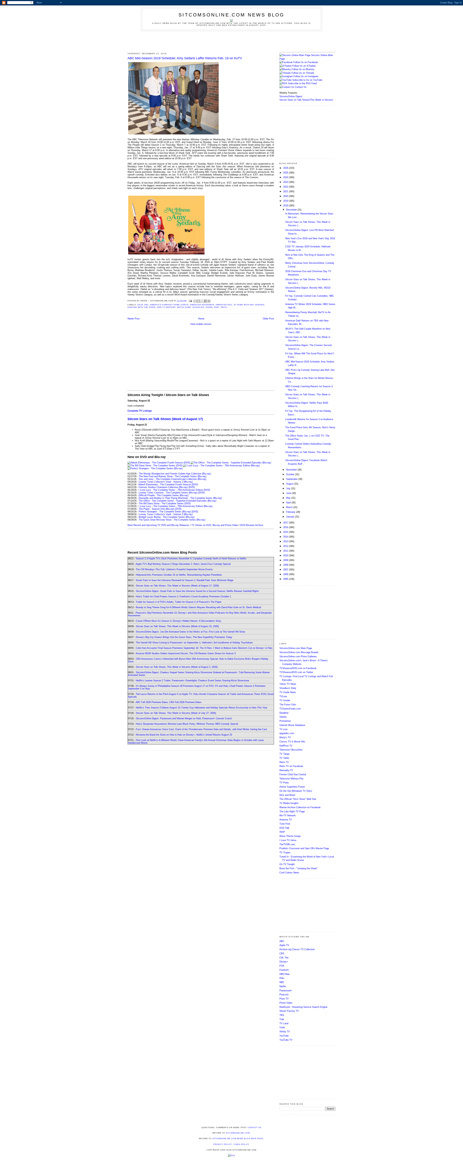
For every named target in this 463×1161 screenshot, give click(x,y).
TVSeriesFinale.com (290, 708)
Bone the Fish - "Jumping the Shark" (298, 868)
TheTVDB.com (287, 844)
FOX (281, 965)
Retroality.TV (286, 770)
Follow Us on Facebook (305, 62)
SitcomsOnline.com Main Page (295, 648)
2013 (286, 541)
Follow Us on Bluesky (303, 69)
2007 (286, 569)
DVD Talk (284, 828)
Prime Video (285, 1002)
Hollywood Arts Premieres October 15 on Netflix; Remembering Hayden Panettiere (179, 574)
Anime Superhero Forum (292, 786)
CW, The (283, 957)
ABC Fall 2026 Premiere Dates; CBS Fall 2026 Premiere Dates (168, 702)
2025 (286, 172)
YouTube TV (285, 1040)
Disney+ (283, 961)
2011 (286, 550)
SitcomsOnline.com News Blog (231, 15)
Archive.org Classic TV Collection (297, 949)
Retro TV (284, 762)
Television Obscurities (291, 749)
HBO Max (284, 974)
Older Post (268, 318)
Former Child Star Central (292, 774)
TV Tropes (284, 852)
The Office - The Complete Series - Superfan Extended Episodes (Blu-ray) (177, 500)
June (289, 493)
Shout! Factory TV (289, 1011)
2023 (286, 182)
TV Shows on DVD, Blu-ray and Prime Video (214, 525)
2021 (286, 191)
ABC (146, 305)
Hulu (281, 978)
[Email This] (195, 301)
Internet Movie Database (292, 725)
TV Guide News (287, 692)
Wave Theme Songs (290, 836)
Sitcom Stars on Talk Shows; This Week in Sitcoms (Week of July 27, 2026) (176, 713)
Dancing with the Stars (142, 307)
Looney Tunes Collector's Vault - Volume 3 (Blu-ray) (166, 514)
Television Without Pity (291, 778)
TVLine (283, 696)
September (292, 479)
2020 (286, 196)
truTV (223, 307)
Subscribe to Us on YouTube (307, 80)
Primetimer (285, 721)
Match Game (184, 307)
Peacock (284, 994)
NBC (281, 982)
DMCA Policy (241, 1144)
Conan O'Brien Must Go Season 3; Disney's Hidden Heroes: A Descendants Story (178, 621)
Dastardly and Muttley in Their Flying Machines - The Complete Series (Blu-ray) (180, 498)
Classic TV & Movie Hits (292, 741)
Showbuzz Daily (287, 688)
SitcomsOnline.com (238, 1133)
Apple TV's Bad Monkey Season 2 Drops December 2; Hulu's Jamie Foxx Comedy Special (183, 564)
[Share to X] (202, 301)
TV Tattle (284, 758)
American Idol (224, 305)
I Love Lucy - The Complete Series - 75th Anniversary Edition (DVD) (174, 490)
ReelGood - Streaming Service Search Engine (303, 1007)
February (291, 512)
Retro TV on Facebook (291, 766)
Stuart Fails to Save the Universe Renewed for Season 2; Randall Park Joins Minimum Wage (184, 580)
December (292, 209)
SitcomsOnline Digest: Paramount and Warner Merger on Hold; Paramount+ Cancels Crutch (184, 718)
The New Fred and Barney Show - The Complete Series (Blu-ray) (172, 476)
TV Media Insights (289, 803)
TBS (281, 1015)
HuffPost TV (285, 745)
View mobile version (200, 324)
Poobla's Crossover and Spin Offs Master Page (304, 848)
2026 (286, 168)
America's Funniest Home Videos (169, 305)
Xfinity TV (284, 1031)
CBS (281, 953)
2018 (286, 205)
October (290, 474)
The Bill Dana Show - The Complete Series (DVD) (165, 503)
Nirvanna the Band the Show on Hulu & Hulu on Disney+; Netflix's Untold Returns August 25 (184, 734)
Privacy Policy (222, 1144)
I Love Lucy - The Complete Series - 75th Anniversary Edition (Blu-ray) (176, 506)
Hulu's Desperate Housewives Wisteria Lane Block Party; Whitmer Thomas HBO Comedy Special (187, 724)
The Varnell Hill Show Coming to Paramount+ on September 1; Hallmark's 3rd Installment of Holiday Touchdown (194, 642)
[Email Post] (190, 301)
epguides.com (286, 733)
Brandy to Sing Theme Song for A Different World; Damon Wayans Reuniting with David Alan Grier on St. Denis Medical (198, 607)
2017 (286, 522)
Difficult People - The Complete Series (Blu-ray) (163, 495)
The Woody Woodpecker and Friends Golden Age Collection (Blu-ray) (175, 473)
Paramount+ (285, 990)
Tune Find (284, 823)
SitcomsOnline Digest (290, 96)
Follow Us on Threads (303, 73)
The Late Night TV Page (292, 811)
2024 (286, 177)
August (290, 483)
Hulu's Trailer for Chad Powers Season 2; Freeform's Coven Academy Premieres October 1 (183, 596)
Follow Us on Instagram (306, 76)
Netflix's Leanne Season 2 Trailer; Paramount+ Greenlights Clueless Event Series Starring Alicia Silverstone (192, 680)
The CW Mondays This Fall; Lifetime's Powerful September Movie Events (174, 569)
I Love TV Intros (287, 840)
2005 (286, 579)
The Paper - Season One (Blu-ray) (156, 509)
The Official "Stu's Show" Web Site (297, 799)
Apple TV (284, 945)
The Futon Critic (287, 704)
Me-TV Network (287, 815)
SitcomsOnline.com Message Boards (298, 652)
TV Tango (284, 753)
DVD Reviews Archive (251, 525)
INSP (282, 832)
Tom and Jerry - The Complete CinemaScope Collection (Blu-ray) (172, 479)
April (289, 502)
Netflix (282, 986)
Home (201, 318)
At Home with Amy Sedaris (249, 305)
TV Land (283, 1023)
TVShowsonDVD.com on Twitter (296, 672)
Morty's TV (285, 737)
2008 (286, 565)
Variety (283, 716)
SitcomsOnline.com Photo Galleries (298, 656)
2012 (286, 546)
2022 (286, 186)
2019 (286, 200)
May (288, 497)
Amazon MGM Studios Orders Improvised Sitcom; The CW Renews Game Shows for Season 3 (186, 653)
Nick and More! (287, 795)
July (288, 488)
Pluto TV (284, 998)
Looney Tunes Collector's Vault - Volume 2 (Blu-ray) (166, 481)
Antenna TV (285, 819)
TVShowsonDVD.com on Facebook (298, 668)
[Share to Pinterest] (209, 301)
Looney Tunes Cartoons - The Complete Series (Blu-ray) (168, 492)
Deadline (283, 712)
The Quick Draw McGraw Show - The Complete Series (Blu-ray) (172, 519)
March (289, 507)
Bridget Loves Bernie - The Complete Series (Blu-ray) (166, 517)
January (290, 516)
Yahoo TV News (287, 684)
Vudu (282, 1027)
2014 (286, 536)
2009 (286, 560)
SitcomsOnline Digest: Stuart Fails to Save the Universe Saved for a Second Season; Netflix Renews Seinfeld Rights (197, 591)
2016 (286, 527)
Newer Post (134, 318)
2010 (286, 555)
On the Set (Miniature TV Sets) (295, 791)
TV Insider (284, 700)
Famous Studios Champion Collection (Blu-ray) (163, 487)
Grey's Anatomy (166, 307)
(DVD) (191, 487)
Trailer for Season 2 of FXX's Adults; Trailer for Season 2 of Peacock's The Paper (178, 602)
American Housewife (202, 305)
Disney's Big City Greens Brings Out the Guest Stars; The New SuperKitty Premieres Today (184, 637)
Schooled (198, 307)
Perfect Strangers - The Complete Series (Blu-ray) (165, 511)
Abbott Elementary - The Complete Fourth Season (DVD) (168, 484)
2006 (286, 574)
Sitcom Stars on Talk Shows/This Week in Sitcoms (306, 99)
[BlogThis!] (198, 301)
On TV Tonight (287, 864)
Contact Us (300, 87)
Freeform (284, 970)
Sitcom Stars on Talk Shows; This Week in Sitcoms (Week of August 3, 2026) (177, 667)
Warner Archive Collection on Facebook (300, 807)
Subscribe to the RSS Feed (302, 83)
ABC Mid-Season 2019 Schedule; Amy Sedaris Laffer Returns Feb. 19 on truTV (185, 58)
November (292, 469)
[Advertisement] (231, 41)
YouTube (284, 1035)
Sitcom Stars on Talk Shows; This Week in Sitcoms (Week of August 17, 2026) (177, 585)
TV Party (284, 782)
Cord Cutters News (289, 872)
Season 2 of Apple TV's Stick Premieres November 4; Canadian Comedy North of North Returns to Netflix (191, 558)
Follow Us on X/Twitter (304, 65)
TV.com (283, 729)
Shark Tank (212, 307)
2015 (286, 532)
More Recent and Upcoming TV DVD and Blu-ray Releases (158, 525)
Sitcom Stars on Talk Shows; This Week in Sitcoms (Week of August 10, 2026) (177, 626)
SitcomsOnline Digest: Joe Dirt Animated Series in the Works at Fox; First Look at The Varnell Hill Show (190, 631)
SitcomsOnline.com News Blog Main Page (237, 1139)
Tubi (281, 1019)
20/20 (140, 305)
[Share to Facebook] (205, 301)
